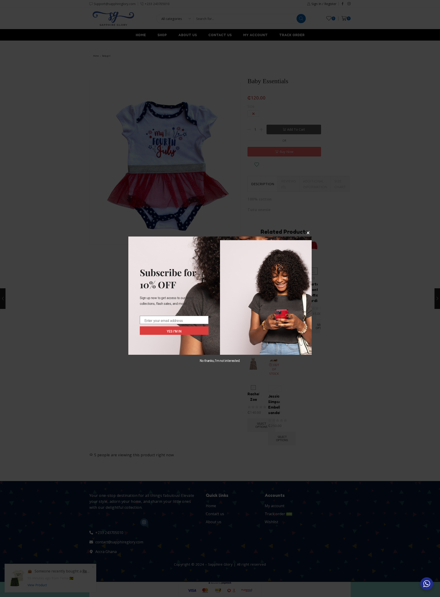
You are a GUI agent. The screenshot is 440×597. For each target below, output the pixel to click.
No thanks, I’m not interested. (220, 361)
